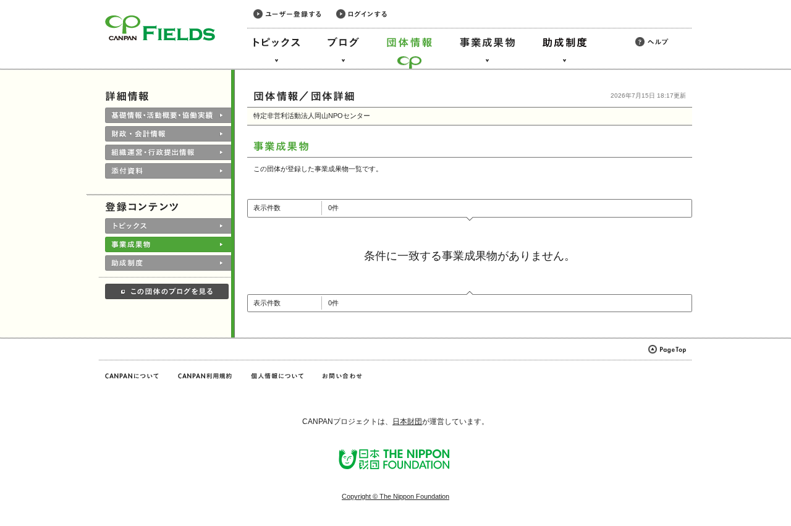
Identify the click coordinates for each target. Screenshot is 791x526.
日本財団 (407, 421)
